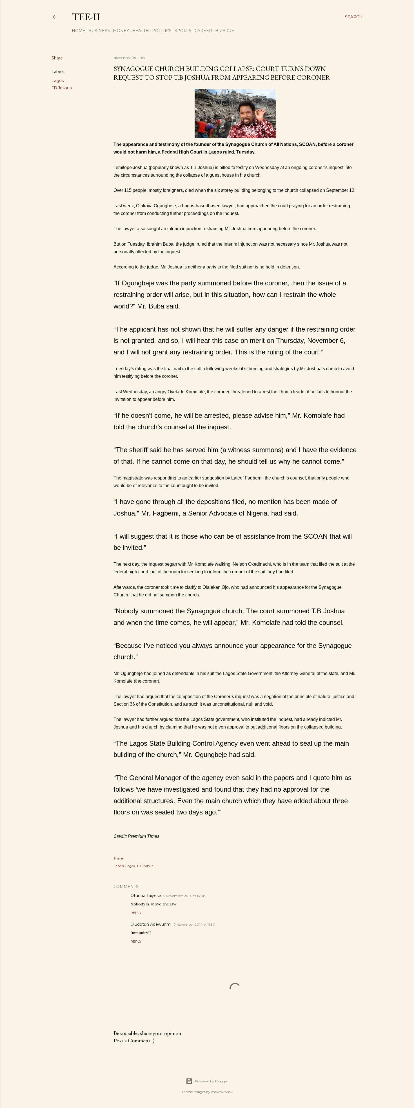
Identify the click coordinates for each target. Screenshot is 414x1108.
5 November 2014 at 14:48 (184, 896)
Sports (183, 30)
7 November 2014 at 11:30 (194, 924)
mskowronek (222, 1092)
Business (99, 30)
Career (203, 30)
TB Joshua (62, 87)
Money (121, 30)
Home (78, 30)
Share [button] (57, 58)
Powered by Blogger (211, 1081)
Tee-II (86, 16)
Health (140, 30)
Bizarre (224, 30)
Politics (162, 30)
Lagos (58, 80)
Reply (135, 913)
